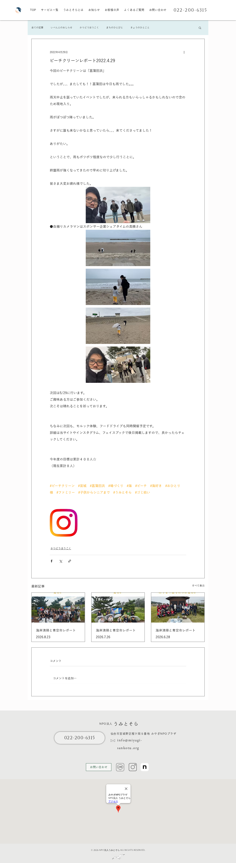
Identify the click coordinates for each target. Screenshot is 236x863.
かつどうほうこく (89, 27)
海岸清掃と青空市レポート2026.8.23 (56, 634)
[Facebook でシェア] (51, 561)
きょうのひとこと (140, 27)
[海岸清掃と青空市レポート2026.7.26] (118, 608)
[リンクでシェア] (69, 561)
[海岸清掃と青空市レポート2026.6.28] (177, 608)
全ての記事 (37, 27)
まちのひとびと (114, 27)
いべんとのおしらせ (61, 27)
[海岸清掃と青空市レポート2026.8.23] (58, 608)
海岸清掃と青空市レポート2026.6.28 (175, 634)
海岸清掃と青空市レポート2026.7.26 (116, 634)
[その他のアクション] (184, 52)
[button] (200, 27)
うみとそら (126, 724)
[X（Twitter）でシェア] (60, 561)
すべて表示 (198, 585)
